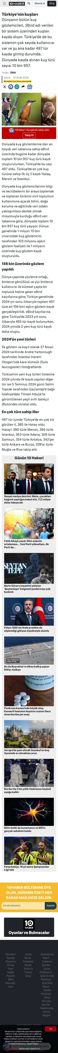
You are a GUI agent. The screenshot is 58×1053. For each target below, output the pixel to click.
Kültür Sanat (28, 956)
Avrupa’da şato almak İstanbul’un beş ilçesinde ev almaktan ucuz (26, 752)
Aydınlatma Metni (47, 956)
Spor (10, 969)
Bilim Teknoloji (10, 981)
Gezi (10, 987)
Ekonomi (11, 962)
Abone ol (40, 3)
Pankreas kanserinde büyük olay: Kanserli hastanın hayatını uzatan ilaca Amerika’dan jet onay (27, 711)
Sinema (28, 969)
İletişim (46, 1015)
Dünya (10, 965)
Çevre (7, 78)
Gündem (11, 954)
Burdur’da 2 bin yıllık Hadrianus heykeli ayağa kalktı (27, 791)
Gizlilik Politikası (46, 992)
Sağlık (10, 972)
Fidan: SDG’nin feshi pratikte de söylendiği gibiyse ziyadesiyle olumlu (26, 629)
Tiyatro (28, 972)
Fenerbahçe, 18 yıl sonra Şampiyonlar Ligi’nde (26, 868)
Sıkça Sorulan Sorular (46, 1001)
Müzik (28, 965)
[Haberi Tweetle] (4, 87)
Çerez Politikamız (46, 971)
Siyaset (11, 958)
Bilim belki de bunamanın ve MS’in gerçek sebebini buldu (24, 829)
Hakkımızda (46, 1008)
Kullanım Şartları (47, 964)
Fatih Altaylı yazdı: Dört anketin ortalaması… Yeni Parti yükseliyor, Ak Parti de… (26, 544)
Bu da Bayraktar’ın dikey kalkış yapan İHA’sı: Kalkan (26, 668)
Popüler (10, 976)
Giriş (51, 3)
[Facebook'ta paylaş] (10, 87)
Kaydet (51, 906)
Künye (46, 1012)
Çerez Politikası (13, 1049)
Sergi (28, 976)
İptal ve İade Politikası (47, 978)
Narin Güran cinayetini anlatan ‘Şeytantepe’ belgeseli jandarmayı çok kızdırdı (27, 589)
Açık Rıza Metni (47, 985)
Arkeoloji (28, 962)
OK (50, 1029)
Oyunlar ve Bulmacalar (29, 933)
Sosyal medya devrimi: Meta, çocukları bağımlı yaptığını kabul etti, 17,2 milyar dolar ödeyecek (27, 499)
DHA (13, 73)
